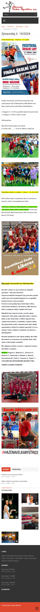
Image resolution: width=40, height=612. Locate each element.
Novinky (6, 469)
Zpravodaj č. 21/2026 (8, 576)
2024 (26, 26)
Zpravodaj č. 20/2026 (8, 582)
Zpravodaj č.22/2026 (8, 569)
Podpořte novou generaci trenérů (12, 474)
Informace (10, 26)
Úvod (3, 26)
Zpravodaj (19, 26)
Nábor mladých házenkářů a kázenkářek (14, 481)
